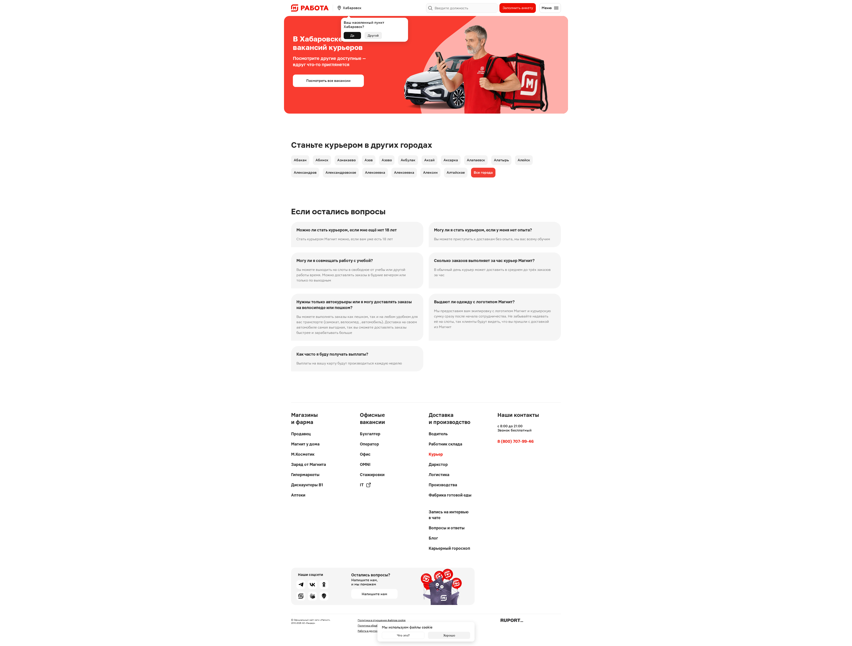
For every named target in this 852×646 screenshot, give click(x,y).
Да (352, 35)
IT (362, 485)
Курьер (436, 454)
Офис (365, 454)
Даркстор (438, 464)
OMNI (365, 464)
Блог (433, 538)
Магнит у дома (305, 444)
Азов (369, 160)
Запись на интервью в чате (449, 515)
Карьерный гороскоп (449, 548)
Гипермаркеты (305, 474)
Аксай (429, 160)
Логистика (439, 474)
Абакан (300, 160)
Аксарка (451, 160)
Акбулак (408, 160)
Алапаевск (476, 160)
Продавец (301, 433)
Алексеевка (375, 172)
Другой (373, 35)
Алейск (524, 160)
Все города (483, 172)
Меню (547, 8)
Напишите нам (374, 594)
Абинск (322, 160)
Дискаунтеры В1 (307, 485)
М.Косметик (302, 454)
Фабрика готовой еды (450, 495)
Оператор (369, 444)
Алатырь (501, 160)
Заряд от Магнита (308, 464)
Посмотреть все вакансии (328, 81)
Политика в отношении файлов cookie (382, 620)
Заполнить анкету (518, 8)
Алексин (430, 172)
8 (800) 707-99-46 (515, 441)
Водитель (438, 433)
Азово (387, 160)
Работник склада (445, 444)
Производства (443, 485)
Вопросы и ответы (447, 528)
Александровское (340, 172)
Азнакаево (346, 160)
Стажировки (372, 474)
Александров (305, 172)
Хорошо (449, 635)
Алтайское (456, 172)
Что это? (403, 635)
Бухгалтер (370, 433)
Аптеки (298, 495)
